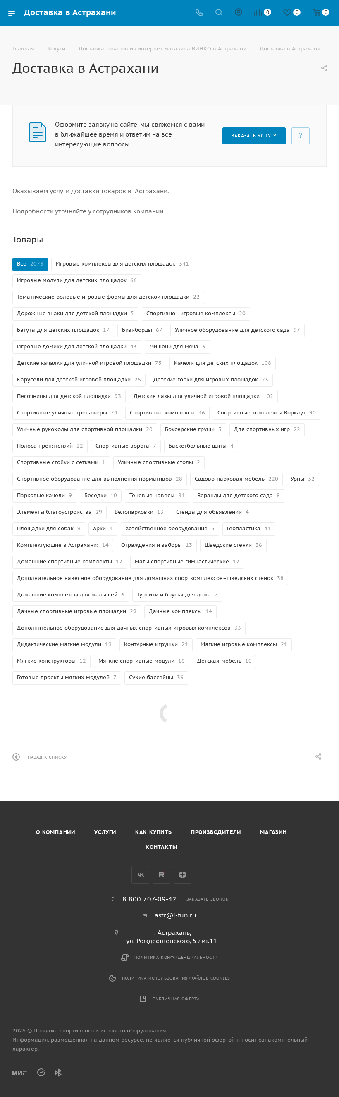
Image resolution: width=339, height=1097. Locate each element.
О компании (55, 832)
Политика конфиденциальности (176, 957)
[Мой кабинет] (238, 13)
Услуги (105, 832)
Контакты (161, 846)
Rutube (161, 875)
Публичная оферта (176, 998)
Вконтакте (140, 875)
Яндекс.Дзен (182, 875)
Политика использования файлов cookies (176, 978)
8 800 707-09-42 (149, 899)
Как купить (153, 832)
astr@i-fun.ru (175, 915)
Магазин (273, 832)
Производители (216, 832)
